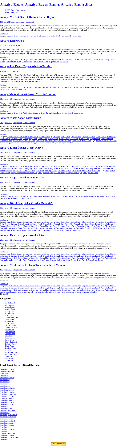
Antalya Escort (12, 36)
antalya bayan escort (30, 36)
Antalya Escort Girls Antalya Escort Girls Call (51, 60)
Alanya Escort (28, 60)
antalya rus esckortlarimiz (38, 292)
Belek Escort (65, 137)
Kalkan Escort (64, 139)
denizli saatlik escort (7, 398)
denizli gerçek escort (7, 433)
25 (7, 294)
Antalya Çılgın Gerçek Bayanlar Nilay (22, 177)
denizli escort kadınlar (8, 394)
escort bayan (111, 137)
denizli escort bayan (7, 369)
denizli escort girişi (6, 419)
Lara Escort (40, 141)
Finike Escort (5, 139)
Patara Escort (76, 141)
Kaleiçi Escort (53, 139)
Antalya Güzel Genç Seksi (54, 228)
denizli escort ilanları (7, 388)
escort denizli (4, 374)
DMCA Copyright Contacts (15, 10)
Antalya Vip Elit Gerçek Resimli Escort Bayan (27, 17)
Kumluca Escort (29, 141)
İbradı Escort (42, 139)
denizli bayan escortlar (8, 411)
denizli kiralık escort (7, 400)
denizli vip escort (6, 409)
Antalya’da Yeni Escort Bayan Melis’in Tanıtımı (28, 94)
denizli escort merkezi (8, 417)
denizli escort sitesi (6, 404)
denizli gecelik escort (7, 396)
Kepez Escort (54, 62)
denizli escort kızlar (7, 392)
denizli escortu (5, 386)
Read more (4, 34)
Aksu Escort (22, 137)
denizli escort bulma (7, 425)
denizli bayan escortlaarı (8, 415)
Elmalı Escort (101, 137)
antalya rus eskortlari (89, 292)
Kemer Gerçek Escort (40, 62)
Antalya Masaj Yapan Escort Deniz (20, 117)
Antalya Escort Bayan (53, 87)
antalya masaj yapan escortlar (62, 143)
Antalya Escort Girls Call (78, 60)
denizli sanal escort (7, 390)
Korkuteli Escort (6, 141)
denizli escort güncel (7, 421)
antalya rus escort (54, 292)
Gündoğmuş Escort (30, 139)
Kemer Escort (27, 62)
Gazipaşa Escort (16, 139)
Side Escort (96, 171)
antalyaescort (15, 22)
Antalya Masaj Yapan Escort (106, 141)
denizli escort (4, 376)
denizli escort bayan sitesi (9, 437)
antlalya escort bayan (7, 230)
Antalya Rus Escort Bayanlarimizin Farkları (26, 66)
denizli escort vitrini (7, 435)
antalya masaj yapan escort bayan (12, 143)
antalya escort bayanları (8, 292)
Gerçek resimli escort (13, 62)
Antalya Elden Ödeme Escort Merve (21, 147)
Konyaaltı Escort (107, 139)
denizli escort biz (6, 439)
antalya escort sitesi (74, 36)
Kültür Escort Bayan (12, 12)
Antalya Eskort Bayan (96, 60)
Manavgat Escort (51, 141)
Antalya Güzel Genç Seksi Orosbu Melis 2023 (26, 203)
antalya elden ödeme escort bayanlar (24, 173)
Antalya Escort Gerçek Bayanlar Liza (22, 235)
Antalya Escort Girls (12, 40)
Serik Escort (86, 141)
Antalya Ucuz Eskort (90, 173)
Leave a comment (27, 22)
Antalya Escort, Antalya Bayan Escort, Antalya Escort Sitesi (47, 4)
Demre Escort (76, 137)
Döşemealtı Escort (88, 137)
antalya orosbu (23, 292)
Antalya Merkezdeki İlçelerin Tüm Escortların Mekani (32, 264)
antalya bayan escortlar (47, 36)
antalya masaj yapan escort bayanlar (38, 143)
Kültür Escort (64, 62)
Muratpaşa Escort (64, 141)
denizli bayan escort (7, 371)
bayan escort (55, 137)
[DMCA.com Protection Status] (58, 445)
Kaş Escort (74, 139)
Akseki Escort (12, 137)
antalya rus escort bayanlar (71, 292)
